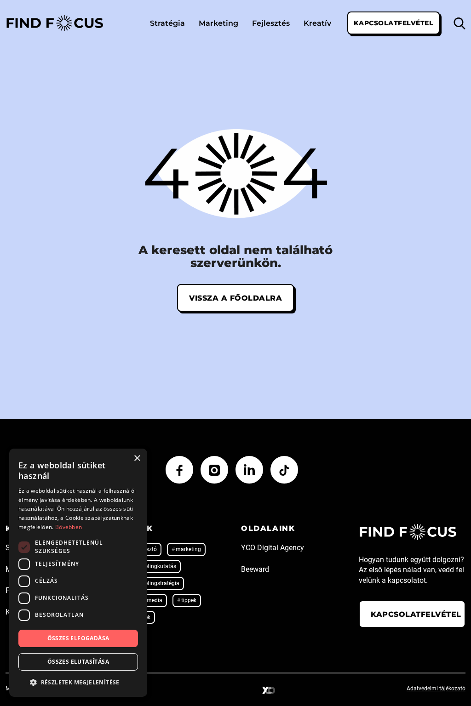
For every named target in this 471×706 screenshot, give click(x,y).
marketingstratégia (155, 583)
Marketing (218, 23)
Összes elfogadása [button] (78, 638)
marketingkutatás (154, 566)
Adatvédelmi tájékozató (436, 688)
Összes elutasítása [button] (78, 662)
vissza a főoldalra (235, 297)
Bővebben (68, 527)
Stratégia (167, 23)
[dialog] (78, 573)
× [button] (136, 458)
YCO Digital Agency (272, 547)
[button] (78, 682)
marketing (188, 549)
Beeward (255, 569)
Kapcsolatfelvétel (394, 22)
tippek (188, 600)
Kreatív (317, 23)
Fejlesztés (271, 23)
